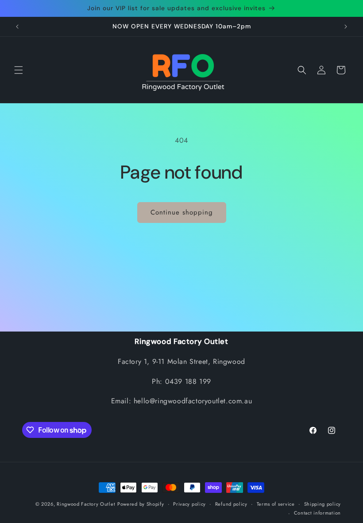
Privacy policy (189, 503)
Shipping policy (322, 503)
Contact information (317, 512)
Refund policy (231, 503)
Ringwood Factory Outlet (86, 503)
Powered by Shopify (140, 503)
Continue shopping (182, 212)
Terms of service (276, 503)
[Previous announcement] (17, 26)
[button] (18, 70)
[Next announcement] (345, 26)
